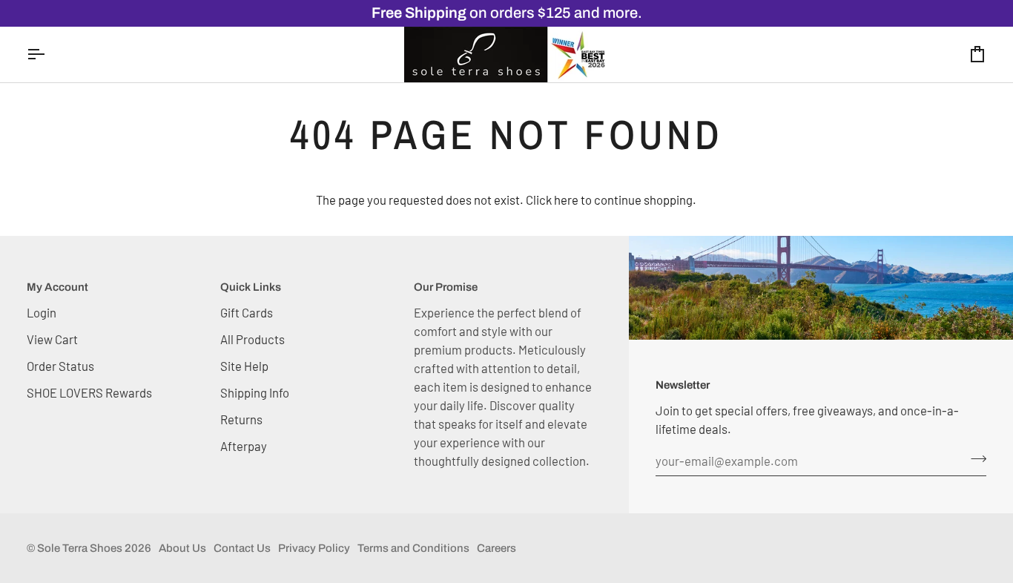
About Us (182, 548)
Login (41, 312)
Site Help (244, 365)
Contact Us (242, 548)
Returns (241, 419)
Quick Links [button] (250, 287)
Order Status (60, 365)
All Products (252, 339)
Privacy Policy (314, 548)
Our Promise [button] (446, 287)
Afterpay (243, 445)
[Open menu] (49, 54)
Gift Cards (246, 312)
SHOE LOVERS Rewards (89, 392)
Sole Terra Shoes (79, 548)
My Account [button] (57, 287)
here (566, 199)
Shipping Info (254, 392)
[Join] (974, 459)
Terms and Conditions (413, 548)
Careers (496, 548)
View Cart (52, 339)
